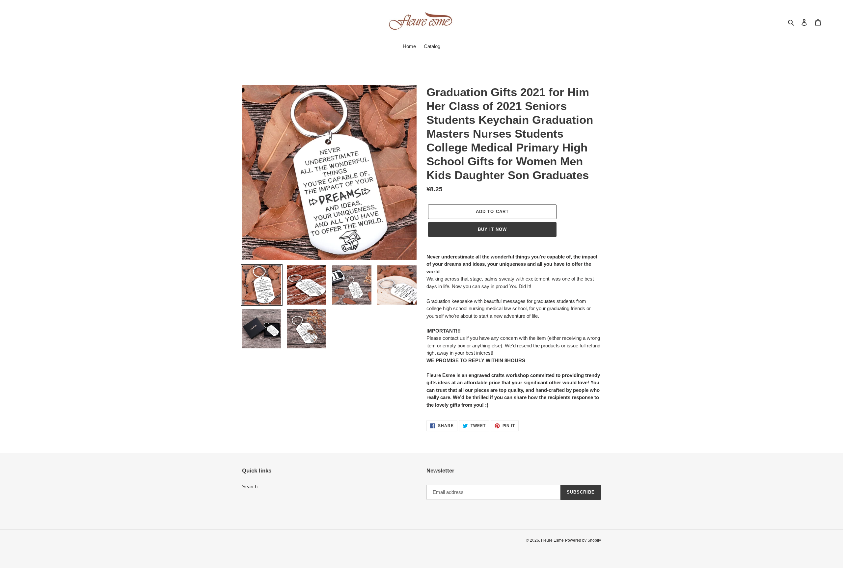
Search (250, 486)
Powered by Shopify (583, 540)
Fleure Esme (552, 540)
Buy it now (492, 229)
